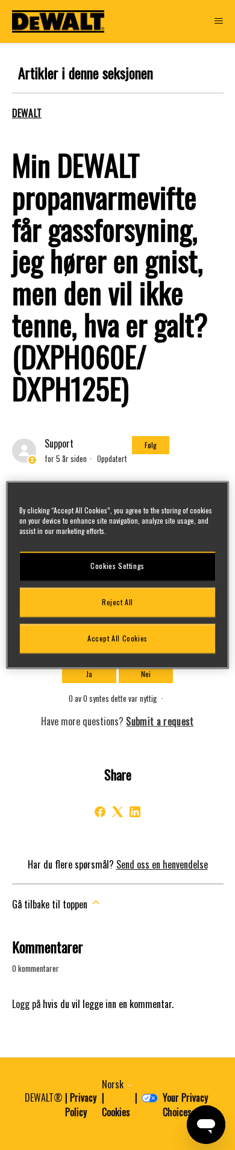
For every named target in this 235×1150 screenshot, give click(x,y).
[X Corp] (117, 811)
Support (59, 443)
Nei (146, 674)
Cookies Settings (117, 566)
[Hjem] (58, 21)
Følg (151, 445)
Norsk (114, 1084)
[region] (118, 575)
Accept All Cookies (117, 638)
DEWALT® (44, 1097)
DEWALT (27, 113)
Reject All (117, 602)
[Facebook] (100, 811)
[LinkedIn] (135, 811)
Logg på (26, 1004)
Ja (89, 674)
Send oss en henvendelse (162, 864)
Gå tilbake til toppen (51, 904)
